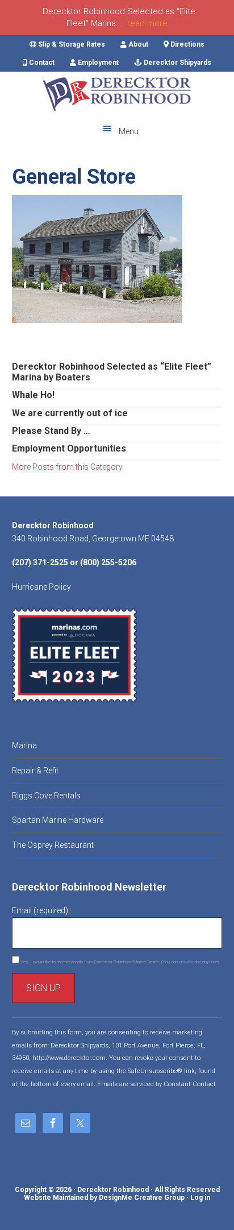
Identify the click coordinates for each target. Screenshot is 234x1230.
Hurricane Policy (41, 586)
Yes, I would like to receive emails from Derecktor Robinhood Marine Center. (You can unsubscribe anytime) (119, 961)
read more (147, 23)
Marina (24, 745)
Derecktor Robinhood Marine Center (117, 94)
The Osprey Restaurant (53, 845)
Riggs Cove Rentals (46, 795)
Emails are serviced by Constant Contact (156, 1084)
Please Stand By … (51, 430)
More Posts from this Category (67, 466)
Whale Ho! (33, 395)
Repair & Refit (35, 770)
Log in (200, 1198)
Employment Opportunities (69, 448)
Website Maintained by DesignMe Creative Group (104, 1198)
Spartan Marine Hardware (57, 820)
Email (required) (42, 910)
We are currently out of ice (70, 413)
